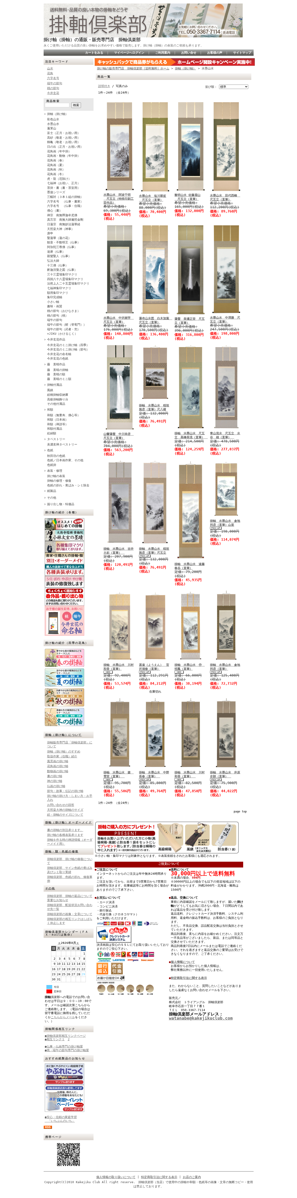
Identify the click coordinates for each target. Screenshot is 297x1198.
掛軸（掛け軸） (57, 114)
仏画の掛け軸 (56, 786)
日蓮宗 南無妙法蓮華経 (63, 224)
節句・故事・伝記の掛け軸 (65, 791)
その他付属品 (56, 404)
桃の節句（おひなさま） (63, 311)
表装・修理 (54, 470)
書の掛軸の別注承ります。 (65, 830)
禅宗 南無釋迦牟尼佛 (62, 215)
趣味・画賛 (54, 306)
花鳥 (50, 73)
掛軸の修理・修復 (59, 480)
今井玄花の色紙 (57, 358)
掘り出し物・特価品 (60, 504)
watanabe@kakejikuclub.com (201, 1018)
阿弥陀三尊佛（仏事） (62, 247)
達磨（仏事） (56, 251)
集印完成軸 (54, 297)
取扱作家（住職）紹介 (62, 756)
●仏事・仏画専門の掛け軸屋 (64, 1046)
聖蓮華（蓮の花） (59, 238)
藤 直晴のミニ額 (59, 379)
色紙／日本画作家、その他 (65, 460)
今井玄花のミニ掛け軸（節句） (68, 349)
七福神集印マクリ (59, 288)
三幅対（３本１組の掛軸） (65, 197)
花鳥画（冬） (56, 174)
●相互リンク (53, 1039)
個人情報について (183, 962)
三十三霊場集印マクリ (62, 274)
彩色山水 (53, 119)
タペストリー (56, 439)
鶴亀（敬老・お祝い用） (63, 142)
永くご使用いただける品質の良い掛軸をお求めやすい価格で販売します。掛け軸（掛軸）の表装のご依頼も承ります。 (123, 45)
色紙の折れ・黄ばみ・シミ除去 (68, 485)
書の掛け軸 (54, 776)
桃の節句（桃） (57, 315)
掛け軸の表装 (56, 476)
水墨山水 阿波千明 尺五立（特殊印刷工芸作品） (118, 199)
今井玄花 (53, 93)
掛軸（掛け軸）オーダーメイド (68, 822)
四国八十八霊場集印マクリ (65, 279)
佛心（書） (54, 210)
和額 (50, 409)
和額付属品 (54, 428)
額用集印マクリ (57, 293)
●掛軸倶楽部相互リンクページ (65, 1036)
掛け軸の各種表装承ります (65, 835)
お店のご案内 (192, 1177)
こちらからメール (63, 1017)
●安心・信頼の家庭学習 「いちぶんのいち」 (61, 1118)
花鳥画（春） (56, 160)
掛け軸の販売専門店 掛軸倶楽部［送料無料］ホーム (133, 68)
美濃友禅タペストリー (62, 444)
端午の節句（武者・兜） (63, 329)
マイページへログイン (129, 52)
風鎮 (50, 390)
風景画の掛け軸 (57, 761)
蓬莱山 (51, 128)
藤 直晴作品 (56, 364)
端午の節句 (54, 83)
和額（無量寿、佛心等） (63, 415)
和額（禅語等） (57, 424)
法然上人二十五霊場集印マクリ (68, 283)
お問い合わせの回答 (60, 805)
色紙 (50, 450)
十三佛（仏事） (57, 265)
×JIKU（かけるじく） (62, 333)
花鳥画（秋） (56, 169)
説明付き (104, 86)
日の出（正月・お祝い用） (65, 146)
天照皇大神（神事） (60, 229)
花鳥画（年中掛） (59, 151)
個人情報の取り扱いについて (116, 1177)
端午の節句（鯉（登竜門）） (66, 324)
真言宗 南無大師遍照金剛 (65, 219)
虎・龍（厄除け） (59, 178)
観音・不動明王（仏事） (63, 242)
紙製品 (51, 491)
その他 (51, 497)
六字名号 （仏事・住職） (65, 206)
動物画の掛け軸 (57, 771)
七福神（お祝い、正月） (63, 183)
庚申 (50, 233)
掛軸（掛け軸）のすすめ (63, 751)
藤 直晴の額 (56, 374)
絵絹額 (51, 433)
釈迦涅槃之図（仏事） (62, 270)
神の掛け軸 (54, 781)
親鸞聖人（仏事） (59, 256)
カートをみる (94, 52)
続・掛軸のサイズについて (65, 814)
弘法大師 (53, 260)
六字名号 (53, 78)
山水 (50, 68)
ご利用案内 (162, 52)
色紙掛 (51, 465)
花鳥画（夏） (56, 165)
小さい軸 (53, 302)
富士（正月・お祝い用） (63, 133)
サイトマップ (242, 52)
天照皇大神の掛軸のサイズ (65, 810)
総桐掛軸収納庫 (57, 394)
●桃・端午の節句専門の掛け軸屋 (67, 1050)
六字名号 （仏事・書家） (65, 201)
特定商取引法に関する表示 (189, 978)
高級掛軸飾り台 (57, 399)
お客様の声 (214, 52)
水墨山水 (53, 124)
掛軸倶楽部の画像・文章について (69, 914)
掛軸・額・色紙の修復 (62, 851)
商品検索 (53, 101)
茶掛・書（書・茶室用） (63, 188)
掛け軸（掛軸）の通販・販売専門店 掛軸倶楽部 (92, 39)
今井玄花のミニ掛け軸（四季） (68, 345)
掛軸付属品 (54, 384)
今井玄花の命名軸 (59, 354)
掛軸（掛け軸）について (63, 734)
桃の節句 (53, 88)
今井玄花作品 (56, 339)
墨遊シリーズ (56, 192)
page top (240, 811)
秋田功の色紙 (56, 456)
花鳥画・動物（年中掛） (63, 155)
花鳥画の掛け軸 (57, 766)
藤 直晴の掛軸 (57, 370)
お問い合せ (188, 52)
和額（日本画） (57, 419)
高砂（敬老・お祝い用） (63, 137)
